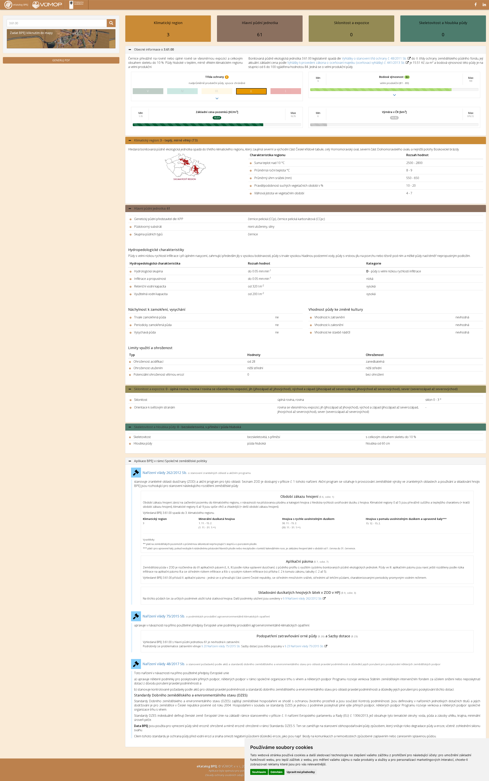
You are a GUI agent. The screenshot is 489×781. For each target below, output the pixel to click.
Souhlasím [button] (259, 772)
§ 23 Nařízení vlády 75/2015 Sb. (304, 646)
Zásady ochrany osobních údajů (224, 775)
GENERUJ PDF (61, 60)
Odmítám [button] (276, 772)
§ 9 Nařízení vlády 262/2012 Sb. (303, 598)
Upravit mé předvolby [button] (301, 772)
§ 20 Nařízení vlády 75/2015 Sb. (221, 646)
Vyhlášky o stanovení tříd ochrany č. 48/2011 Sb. (374, 58)
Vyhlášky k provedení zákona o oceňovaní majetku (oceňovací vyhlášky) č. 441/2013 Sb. (346, 63)
